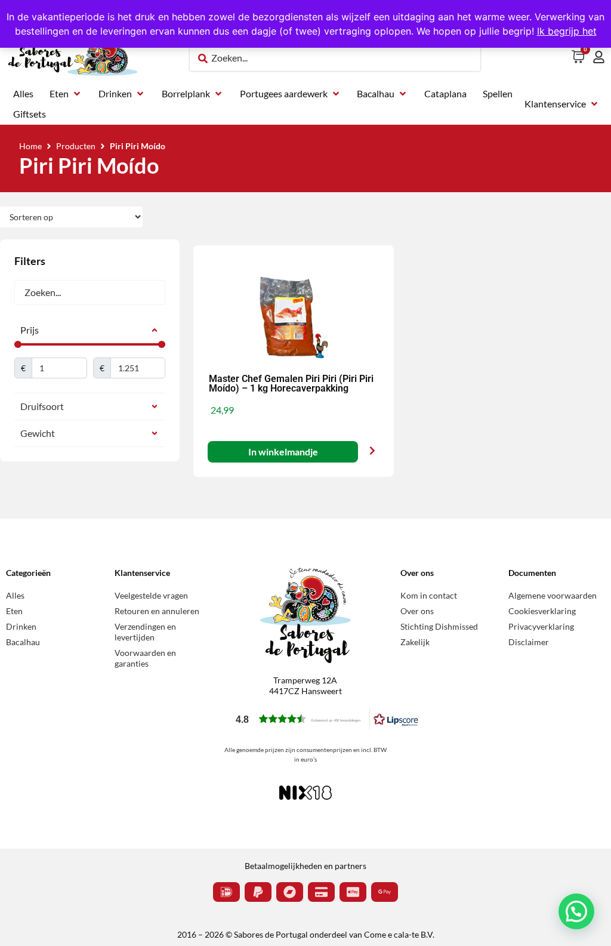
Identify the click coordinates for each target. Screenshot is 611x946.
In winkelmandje (282, 451)
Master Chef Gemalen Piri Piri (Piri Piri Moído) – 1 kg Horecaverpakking (291, 383)
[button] (66, 94)
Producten (75, 146)
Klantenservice (142, 573)
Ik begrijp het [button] (567, 31)
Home (30, 146)
